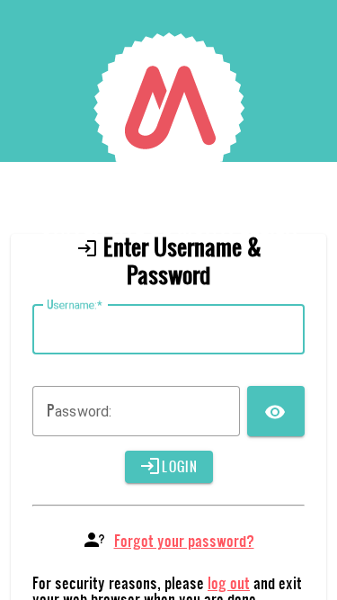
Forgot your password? (184, 540)
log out (229, 582)
